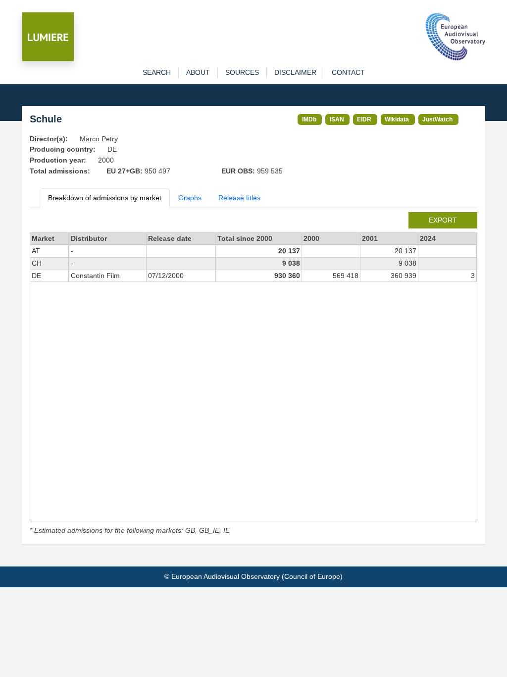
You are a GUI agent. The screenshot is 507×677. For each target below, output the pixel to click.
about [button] (198, 72)
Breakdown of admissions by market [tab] (104, 198)
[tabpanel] (253, 374)
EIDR (364, 119)
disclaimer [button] (295, 72)
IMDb (309, 119)
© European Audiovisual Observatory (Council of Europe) (253, 576)
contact (348, 72)
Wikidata (397, 119)
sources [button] (242, 72)
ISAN (337, 119)
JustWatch (437, 119)
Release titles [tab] (239, 198)
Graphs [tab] (190, 198)
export (443, 220)
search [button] (157, 72)
